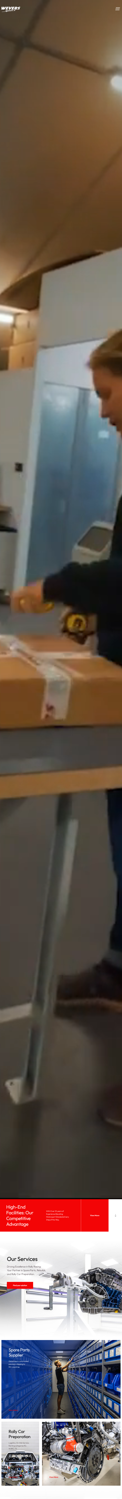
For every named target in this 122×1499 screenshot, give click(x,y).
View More (94, 1215)
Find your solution (20, 1285)
